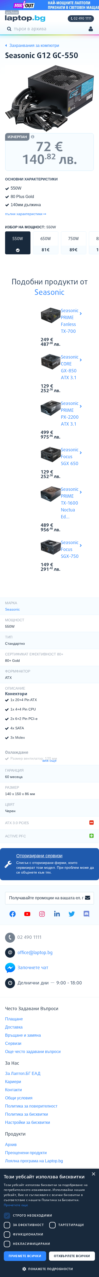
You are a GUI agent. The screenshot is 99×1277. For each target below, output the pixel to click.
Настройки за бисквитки (27, 1122)
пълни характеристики (23, 214)
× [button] (93, 1174)
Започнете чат (33, 967)
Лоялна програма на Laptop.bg (34, 1161)
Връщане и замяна (23, 1035)
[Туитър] (72, 914)
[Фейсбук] (12, 914)
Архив (11, 1144)
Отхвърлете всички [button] (72, 1256)
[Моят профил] (91, 29)
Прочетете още (16, 1205)
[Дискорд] (86, 914)
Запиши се (87, 898)
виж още (49, 760)
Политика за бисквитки (26, 1114)
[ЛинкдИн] (57, 914)
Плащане (14, 1019)
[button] (49, 1268)
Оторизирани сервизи (39, 855)
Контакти (13, 1090)
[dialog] (49, 1223)
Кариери (13, 1081)
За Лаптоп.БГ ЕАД (22, 1073)
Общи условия (18, 1098)
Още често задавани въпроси (33, 1051)
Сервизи (13, 1043)
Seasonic (49, 293)
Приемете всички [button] (25, 1256)
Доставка (14, 1027)
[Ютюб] (27, 914)
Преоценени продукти (26, 1153)
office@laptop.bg (35, 952)
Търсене (10, 28)
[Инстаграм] (42, 914)
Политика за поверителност (31, 1106)
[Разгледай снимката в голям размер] (49, 98)
